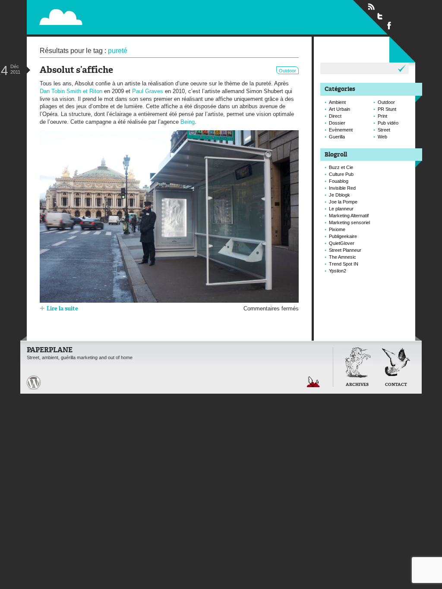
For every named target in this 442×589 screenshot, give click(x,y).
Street (384, 129)
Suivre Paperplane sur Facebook (389, 25)
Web (382, 136)
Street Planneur (345, 250)
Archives (357, 385)
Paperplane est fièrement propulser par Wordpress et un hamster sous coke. (34, 382)
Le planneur (341, 208)
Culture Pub (341, 174)
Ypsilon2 (337, 270)
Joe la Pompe (343, 201)
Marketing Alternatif (349, 215)
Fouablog (338, 181)
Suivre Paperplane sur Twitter (380, 16)
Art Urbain (339, 109)
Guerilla (337, 136)
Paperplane (115, 16)
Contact (396, 385)
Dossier (337, 122)
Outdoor (287, 70)
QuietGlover (341, 243)
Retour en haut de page (313, 381)
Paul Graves (147, 91)
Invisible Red (342, 188)
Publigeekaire (343, 236)
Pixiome (337, 229)
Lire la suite (62, 309)
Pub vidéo (388, 122)
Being (187, 122)
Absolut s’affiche (76, 70)
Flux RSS (371, 7)
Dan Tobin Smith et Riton (71, 91)
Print (382, 116)
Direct (335, 116)
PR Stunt (387, 109)
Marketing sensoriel (349, 222)
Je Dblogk (339, 194)
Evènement (341, 129)
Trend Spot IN (343, 263)
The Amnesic (342, 257)
